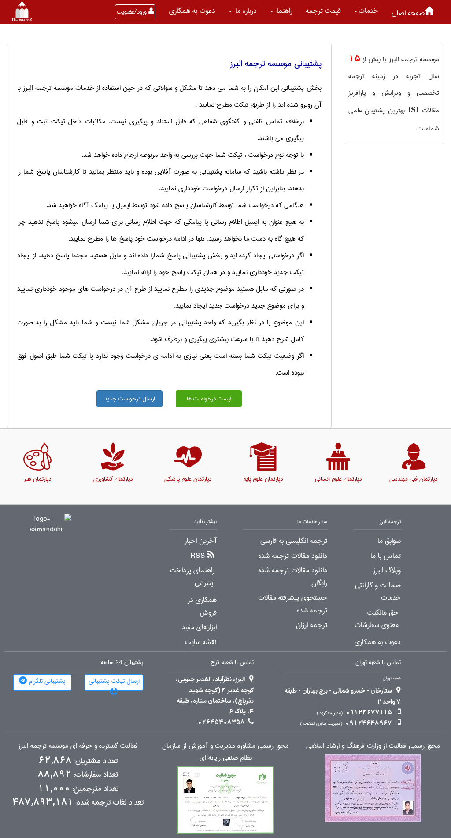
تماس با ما (385, 556)
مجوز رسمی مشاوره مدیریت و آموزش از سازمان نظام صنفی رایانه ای (225, 752)
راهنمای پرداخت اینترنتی (192, 577)
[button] (366, 11)
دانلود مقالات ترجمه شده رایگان (293, 577)
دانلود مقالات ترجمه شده (293, 556)
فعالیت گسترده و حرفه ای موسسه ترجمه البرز (78, 746)
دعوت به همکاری (192, 10)
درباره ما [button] (245, 10)
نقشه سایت (201, 642)
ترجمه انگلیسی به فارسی (293, 541)
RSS (198, 556)
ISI (413, 109)
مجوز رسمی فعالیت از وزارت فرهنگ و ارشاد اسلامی (373, 746)
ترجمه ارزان (311, 625)
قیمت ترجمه (323, 10)
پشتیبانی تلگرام (46, 681)
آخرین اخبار (201, 541)
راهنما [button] (283, 10)
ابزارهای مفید (199, 627)
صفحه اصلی (408, 13)
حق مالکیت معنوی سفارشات (377, 619)
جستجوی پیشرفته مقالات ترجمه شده (292, 604)
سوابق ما (389, 541)
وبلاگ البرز (387, 570)
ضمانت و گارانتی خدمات (378, 591)
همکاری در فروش (202, 606)
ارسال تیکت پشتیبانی (114, 681)
